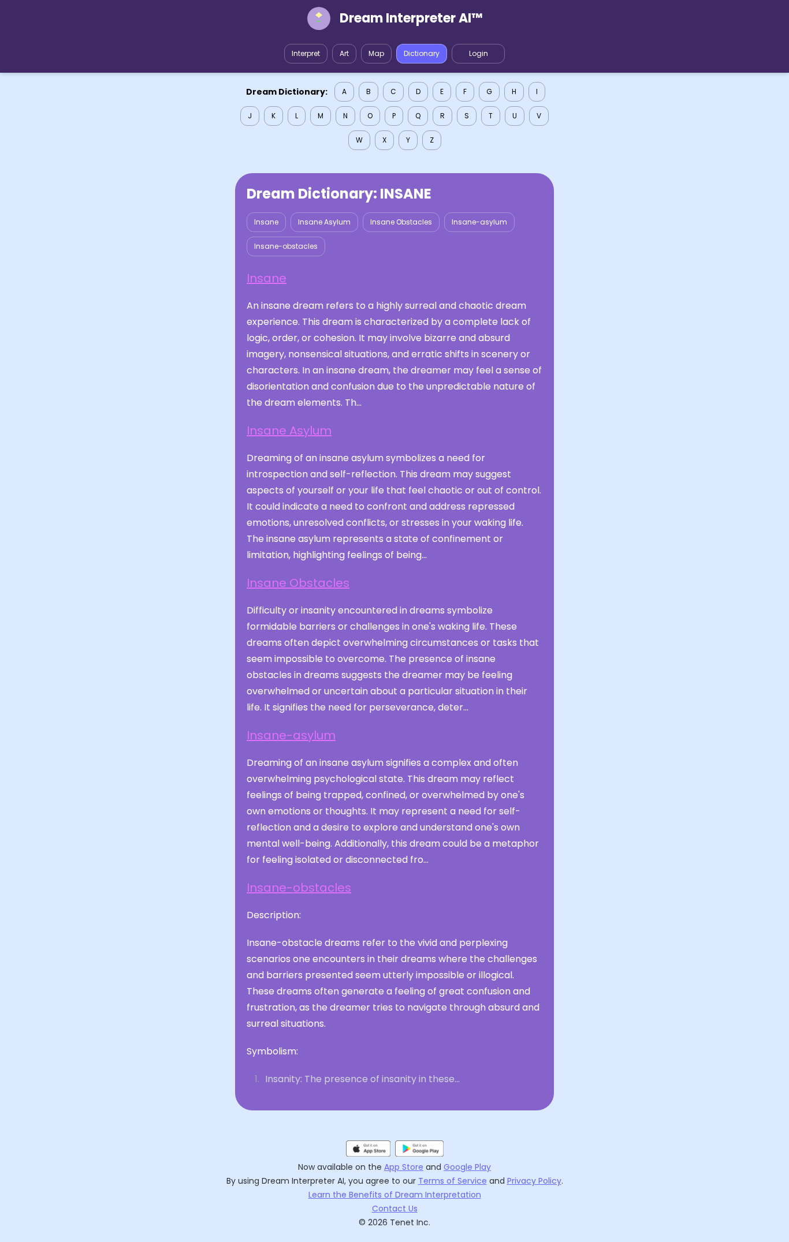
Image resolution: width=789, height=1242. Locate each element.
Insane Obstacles (401, 222)
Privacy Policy (534, 1181)
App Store (403, 1167)
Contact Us (395, 1208)
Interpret (306, 53)
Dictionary (422, 53)
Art (344, 53)
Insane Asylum (324, 222)
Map (376, 53)
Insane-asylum (479, 222)
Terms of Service (452, 1181)
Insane (266, 222)
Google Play (467, 1167)
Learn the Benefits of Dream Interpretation (394, 1194)
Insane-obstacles (286, 246)
